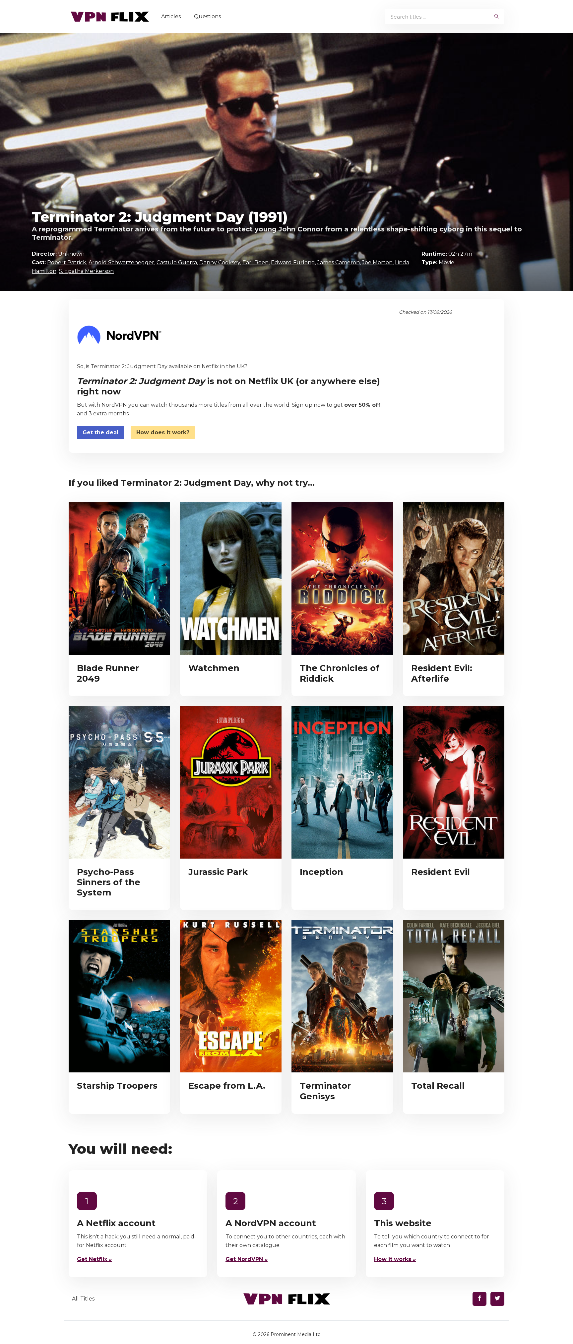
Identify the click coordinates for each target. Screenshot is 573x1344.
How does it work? (162, 432)
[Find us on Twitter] (497, 1299)
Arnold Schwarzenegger (121, 262)
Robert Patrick (66, 262)
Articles (171, 16)
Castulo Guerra (177, 262)
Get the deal (100, 432)
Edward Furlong (293, 262)
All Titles (83, 1299)
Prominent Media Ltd (296, 1334)
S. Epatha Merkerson (86, 271)
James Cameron (338, 262)
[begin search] (496, 16)
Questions (207, 16)
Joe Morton (377, 262)
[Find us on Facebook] (479, 1299)
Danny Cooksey (219, 262)
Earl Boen (255, 262)
